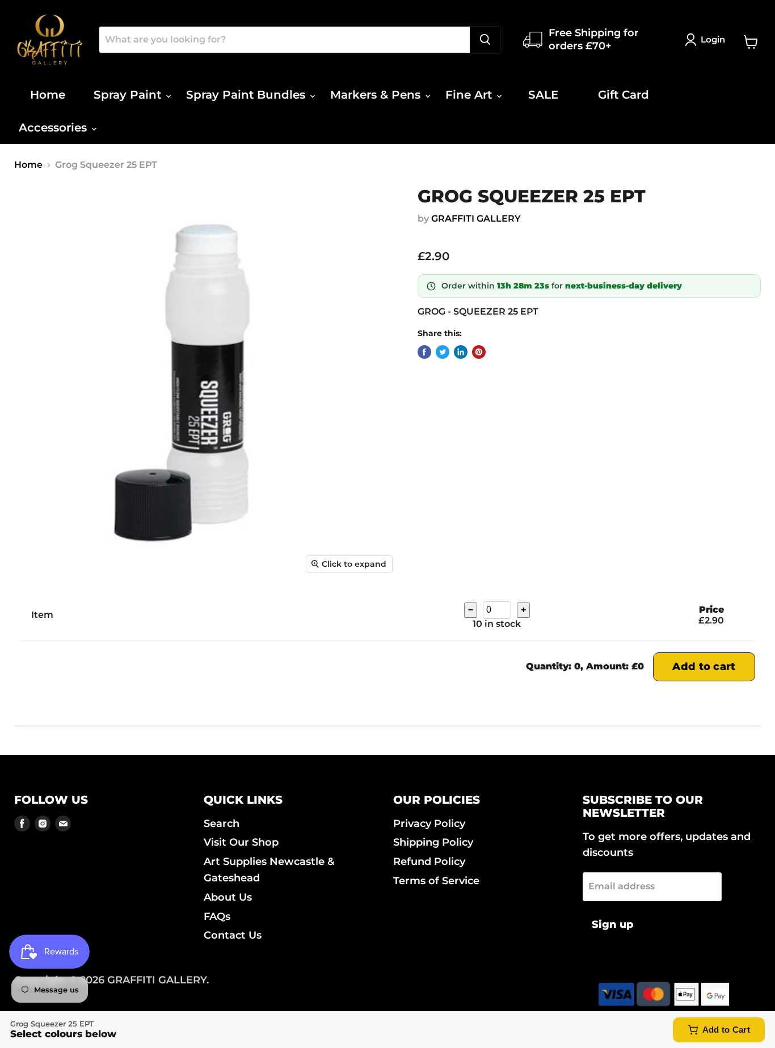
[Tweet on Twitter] (442, 352)
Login (713, 39)
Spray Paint (129, 94)
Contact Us (233, 935)
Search (221, 823)
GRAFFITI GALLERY (476, 218)
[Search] (485, 40)
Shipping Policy (433, 842)
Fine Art (470, 94)
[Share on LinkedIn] (460, 352)
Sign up (613, 924)
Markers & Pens (377, 94)
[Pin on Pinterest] (479, 352)
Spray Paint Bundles (247, 94)
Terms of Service (436, 881)
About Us (228, 897)
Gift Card (623, 94)
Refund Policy (429, 861)
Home (47, 94)
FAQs (217, 916)
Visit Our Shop (241, 842)
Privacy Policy (429, 823)
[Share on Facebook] (424, 352)
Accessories (54, 127)
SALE (543, 94)
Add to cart (703, 666)
